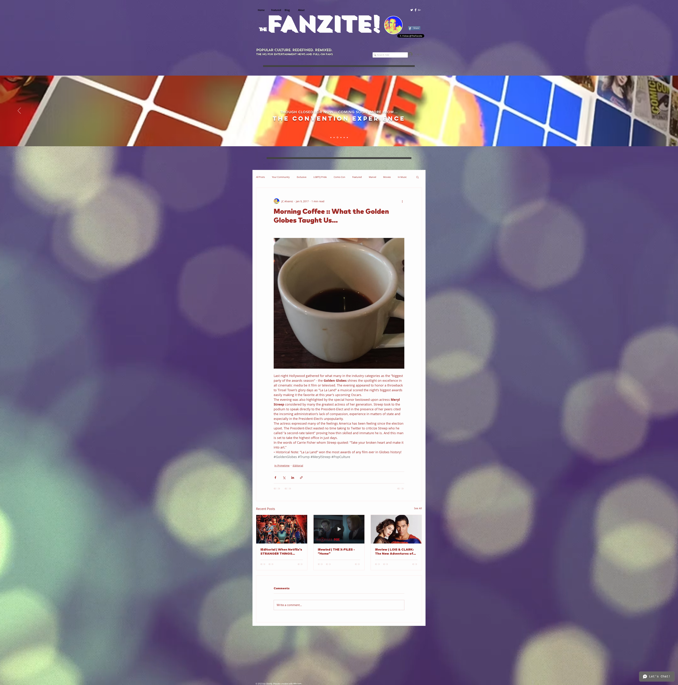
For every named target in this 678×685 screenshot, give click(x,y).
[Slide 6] (347, 137)
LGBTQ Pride (320, 177)
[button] (417, 177)
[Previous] (19, 111)
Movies (387, 177)
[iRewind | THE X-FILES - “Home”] (339, 529)
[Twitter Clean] (411, 9)
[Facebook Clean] (415, 9)
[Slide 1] (330, 137)
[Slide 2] (334, 137)
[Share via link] (301, 477)
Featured (357, 177)
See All (418, 508)
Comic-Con (339, 177)
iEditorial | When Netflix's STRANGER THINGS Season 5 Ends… (281, 552)
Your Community (281, 177)
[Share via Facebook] (275, 477)
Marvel (372, 177)
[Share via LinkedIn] (292, 477)
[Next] (658, 111)
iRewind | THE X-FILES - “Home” (336, 551)
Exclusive (301, 177)
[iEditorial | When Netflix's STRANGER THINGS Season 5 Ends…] (281, 529)
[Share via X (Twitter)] (284, 477)
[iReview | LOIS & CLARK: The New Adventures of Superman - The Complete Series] (396, 529)
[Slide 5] (343, 137)
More (400, 177)
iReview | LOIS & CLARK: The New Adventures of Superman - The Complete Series (396, 552)
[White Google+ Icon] (419, 9)
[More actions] (402, 201)
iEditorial (298, 465)
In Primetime (282, 465)
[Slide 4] (340, 137)
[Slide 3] (337, 137)
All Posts (260, 177)
